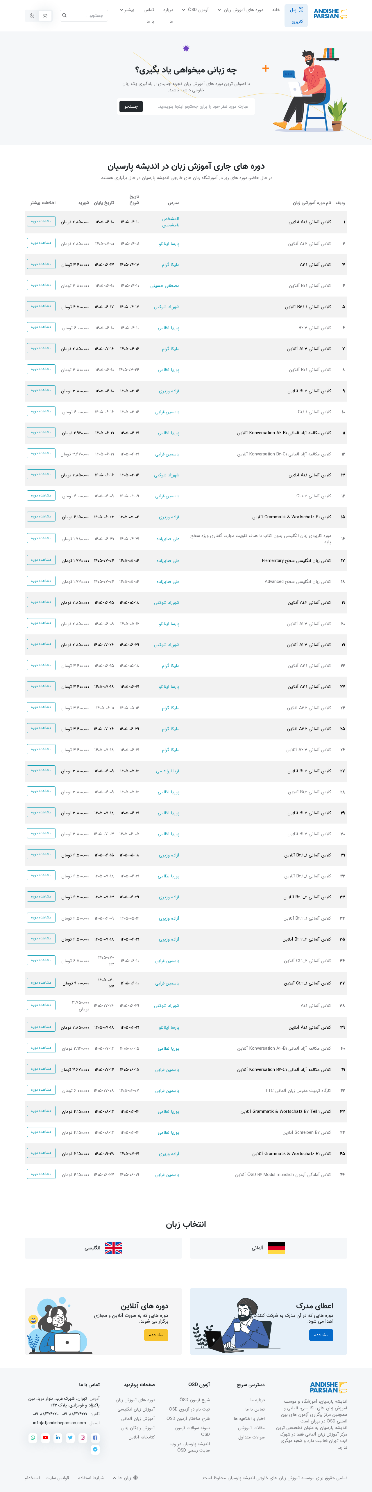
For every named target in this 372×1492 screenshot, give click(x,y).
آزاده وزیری (169, 391)
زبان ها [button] (124, 1478)
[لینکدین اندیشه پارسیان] (57, 1438)
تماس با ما (149, 15)
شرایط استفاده (91, 1478)
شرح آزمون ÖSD (195, 1400)
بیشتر (129, 9)
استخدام (32, 1478)
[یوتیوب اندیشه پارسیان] (45, 1438)
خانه (276, 9)
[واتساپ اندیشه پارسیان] (32, 1438)
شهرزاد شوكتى (166, 307)
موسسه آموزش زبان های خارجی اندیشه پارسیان (271, 1478)
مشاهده (321, 1335)
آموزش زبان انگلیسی (136, 1409)
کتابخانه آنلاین (142, 1437)
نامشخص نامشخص (170, 222)
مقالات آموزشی (251, 1427)
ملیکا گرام (170, 264)
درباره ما (168, 15)
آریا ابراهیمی (167, 771)
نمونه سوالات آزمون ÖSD (192, 1431)
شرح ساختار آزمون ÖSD (188, 1418)
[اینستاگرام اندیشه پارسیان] (82, 1438)
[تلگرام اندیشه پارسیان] (95, 1450)
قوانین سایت (57, 1478)
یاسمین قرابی (167, 412)
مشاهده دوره (41, 221)
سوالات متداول (251, 1437)
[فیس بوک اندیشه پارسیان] (95, 1438)
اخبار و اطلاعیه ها (249, 1418)
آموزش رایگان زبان (138, 1427)
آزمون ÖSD (198, 9)
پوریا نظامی (168, 327)
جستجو (131, 106)
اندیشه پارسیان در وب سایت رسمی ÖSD (190, 1447)
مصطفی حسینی (164, 285)
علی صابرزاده (168, 538)
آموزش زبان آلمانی (138, 1418)
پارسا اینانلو (169, 243)
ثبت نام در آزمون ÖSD (189, 1409)
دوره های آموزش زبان (242, 9)
